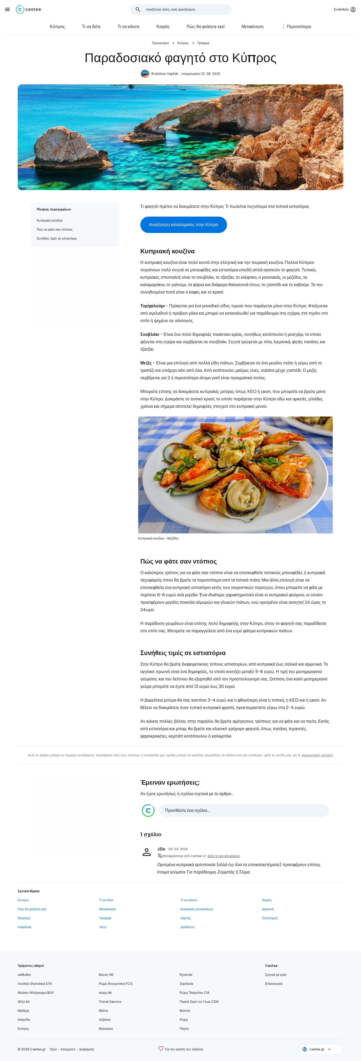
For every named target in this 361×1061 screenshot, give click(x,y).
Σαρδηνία (186, 983)
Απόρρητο (68, 1049)
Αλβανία (104, 1019)
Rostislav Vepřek (164, 73)
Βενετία (185, 1010)
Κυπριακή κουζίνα (49, 220)
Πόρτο (184, 1028)
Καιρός (163, 27)
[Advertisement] (74, 291)
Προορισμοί (160, 43)
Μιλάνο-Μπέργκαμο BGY (36, 992)
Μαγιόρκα (106, 1028)
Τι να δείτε (91, 27)
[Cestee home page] (28, 9)
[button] (7, 9)
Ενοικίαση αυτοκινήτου (197, 909)
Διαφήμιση (86, 1049)
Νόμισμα (24, 918)
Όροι (53, 1049)
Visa (102, 927)
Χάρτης (186, 918)
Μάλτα (103, 1010)
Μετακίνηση (252, 27)
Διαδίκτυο (188, 927)
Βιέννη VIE (106, 974)
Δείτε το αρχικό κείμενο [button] (223, 856)
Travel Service (110, 1001)
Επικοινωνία (274, 983)
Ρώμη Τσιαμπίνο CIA (194, 992)
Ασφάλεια (24, 927)
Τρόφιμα (203, 43)
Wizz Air (24, 1001)
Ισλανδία (24, 1019)
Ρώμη (184, 1019)
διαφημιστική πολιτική (317, 755)
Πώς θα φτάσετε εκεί (206, 27)
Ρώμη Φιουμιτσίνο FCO (115, 983)
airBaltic (24, 974)
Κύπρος (57, 27)
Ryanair (186, 974)
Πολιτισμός (270, 918)
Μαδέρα (23, 1010)
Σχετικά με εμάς (276, 974)
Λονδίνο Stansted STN (35, 983)
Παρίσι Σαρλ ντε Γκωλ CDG (199, 1001)
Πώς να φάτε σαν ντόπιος (55, 229)
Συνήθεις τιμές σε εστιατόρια (57, 238)
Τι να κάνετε (129, 27)
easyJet (105, 992)
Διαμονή (268, 909)
